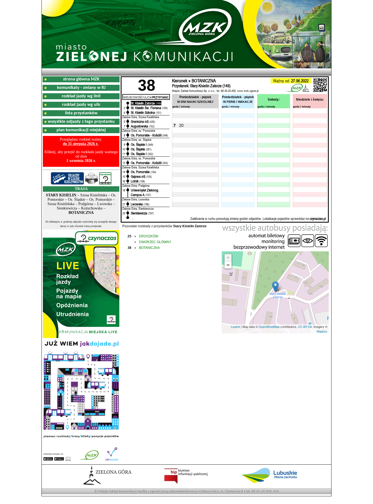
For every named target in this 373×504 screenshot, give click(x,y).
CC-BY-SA (305, 326)
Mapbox (322, 331)
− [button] (228, 265)
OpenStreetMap (269, 326)
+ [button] (228, 257)
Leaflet (235, 326)
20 (181, 125)
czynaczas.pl (318, 218)
